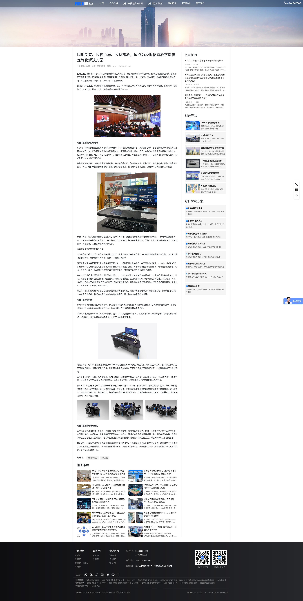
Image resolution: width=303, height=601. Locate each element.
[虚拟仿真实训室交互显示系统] (193, 125)
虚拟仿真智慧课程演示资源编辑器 (172, 580)
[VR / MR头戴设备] (193, 188)
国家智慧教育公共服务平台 (96, 583)
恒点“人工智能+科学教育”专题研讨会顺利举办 (204, 61)
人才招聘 (96, 559)
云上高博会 (95, 586)
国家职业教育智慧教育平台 (151, 583)
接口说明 (112, 559)
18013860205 (141, 555)
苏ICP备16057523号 (194, 592)
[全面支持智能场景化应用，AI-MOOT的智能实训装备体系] (135, 517)
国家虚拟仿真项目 (92, 580)
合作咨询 (96, 555)
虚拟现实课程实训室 (196, 264)
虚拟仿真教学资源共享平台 (212, 148)
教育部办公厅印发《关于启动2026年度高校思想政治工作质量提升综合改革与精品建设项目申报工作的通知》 (205, 78)
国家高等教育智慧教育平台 (119, 583)
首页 (102, 3)
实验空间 (220, 580)
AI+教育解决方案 (135, 3)
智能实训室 (157, 3)
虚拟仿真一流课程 (81, 563)
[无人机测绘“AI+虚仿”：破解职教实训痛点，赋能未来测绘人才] (84, 490)
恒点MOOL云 (130, 580)
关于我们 (200, 3)
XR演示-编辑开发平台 (210, 173)
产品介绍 (113, 3)
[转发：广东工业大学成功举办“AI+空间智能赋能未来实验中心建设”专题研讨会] (84, 476)
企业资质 (78, 559)
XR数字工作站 (207, 135)
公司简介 (78, 555)
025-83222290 (141, 551)
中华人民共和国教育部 (188, 583)
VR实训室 (104, 458)
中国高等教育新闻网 (207, 583)
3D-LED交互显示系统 (210, 123)
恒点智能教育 (100, 66)
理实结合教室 (194, 286)
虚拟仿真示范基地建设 (197, 234)
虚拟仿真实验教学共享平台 (112, 580)
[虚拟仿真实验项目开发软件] (193, 163)
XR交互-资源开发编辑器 (211, 161)
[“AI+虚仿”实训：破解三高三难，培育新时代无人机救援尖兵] (84, 504)
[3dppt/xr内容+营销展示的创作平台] (193, 176)
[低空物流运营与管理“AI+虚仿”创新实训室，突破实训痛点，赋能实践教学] (135, 476)
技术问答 (112, 563)
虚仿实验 (135, 583)
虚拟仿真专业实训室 (196, 244)
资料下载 (112, 555)
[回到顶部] (296, 195)
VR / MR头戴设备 (208, 186)
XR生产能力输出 (195, 221)
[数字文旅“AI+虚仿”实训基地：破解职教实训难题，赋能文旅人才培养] (84, 517)
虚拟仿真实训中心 (170, 583)
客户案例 (172, 3)
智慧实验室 (79, 583)
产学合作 (78, 567)
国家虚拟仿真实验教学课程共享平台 (201, 580)
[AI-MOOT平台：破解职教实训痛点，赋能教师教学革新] (135, 531)
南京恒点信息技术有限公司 (105, 592)
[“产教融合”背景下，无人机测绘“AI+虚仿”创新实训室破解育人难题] (135, 490)
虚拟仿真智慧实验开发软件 (148, 580)
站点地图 (127, 592)
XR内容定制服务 (195, 208)
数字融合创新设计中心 (197, 274)
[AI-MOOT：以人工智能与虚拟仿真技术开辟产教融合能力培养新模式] (84, 531)
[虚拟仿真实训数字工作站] (193, 138)
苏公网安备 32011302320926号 (216, 592)
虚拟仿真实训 (93, 458)
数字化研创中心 (194, 254)
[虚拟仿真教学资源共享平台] (193, 150)
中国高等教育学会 (82, 586)
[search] (293, 2)
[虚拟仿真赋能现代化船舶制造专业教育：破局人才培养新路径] (135, 504)
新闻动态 (186, 3)
